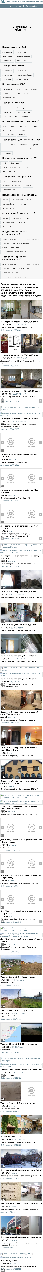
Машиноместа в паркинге (22, 200)
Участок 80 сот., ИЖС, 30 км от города (18, 1044)
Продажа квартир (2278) (14, 47)
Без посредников (23, 60)
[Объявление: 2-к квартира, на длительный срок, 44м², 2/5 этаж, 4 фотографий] (10, 523)
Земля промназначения (11, 167)
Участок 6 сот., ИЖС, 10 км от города (17, 977)
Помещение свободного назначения (15, 243)
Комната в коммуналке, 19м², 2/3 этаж (18, 656)
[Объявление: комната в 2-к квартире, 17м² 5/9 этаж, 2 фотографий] (21, 589)
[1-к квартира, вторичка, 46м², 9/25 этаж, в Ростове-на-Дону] (21, 410)
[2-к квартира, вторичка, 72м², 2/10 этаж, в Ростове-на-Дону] (10, 353)
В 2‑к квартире (7, 93)
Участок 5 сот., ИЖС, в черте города (17, 1011)
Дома (4, 126)
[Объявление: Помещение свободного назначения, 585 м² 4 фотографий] (21, 1168)
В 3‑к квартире (23, 93)
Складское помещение (10, 247)
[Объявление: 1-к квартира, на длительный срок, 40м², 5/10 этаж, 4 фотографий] (10, 488)
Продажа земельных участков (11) (19, 158)
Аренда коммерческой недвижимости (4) (14, 258)
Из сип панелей (8, 135)
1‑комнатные (7, 52)
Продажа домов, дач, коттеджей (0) (20, 121)
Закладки (17, 6)
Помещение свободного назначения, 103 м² (21, 1204)
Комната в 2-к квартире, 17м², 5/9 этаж (19, 592)
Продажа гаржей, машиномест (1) (19, 195)
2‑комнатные (21, 52)
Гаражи (5, 200)
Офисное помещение (10, 239)
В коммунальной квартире (27, 89)
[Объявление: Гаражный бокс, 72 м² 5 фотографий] (21, 1134)
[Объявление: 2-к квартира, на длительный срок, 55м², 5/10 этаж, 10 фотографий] (21, 547)
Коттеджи (23, 126)
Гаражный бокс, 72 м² (10, 1137)
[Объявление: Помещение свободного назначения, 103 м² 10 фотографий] (21, 1201)
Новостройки (7, 60)
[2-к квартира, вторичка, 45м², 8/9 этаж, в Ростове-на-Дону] (10, 319)
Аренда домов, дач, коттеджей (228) (21, 140)
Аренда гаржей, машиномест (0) (18, 213)
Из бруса (22, 135)
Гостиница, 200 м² (8, 1261)
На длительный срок (24, 75)
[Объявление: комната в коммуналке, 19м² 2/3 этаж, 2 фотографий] (21, 653)
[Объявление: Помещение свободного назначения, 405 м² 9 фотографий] (21, 1235)
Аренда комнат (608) (13, 103)
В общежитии (7, 89)
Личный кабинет (32, 6)
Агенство (27, 167)
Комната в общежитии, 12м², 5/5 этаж (18, 625)
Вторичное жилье (23, 56)
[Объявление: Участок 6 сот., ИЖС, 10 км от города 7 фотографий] (21, 975)
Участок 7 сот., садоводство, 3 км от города (21, 1070)
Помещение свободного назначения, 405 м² (21, 1237)
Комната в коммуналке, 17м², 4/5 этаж (18, 679)
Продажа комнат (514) (13, 84)
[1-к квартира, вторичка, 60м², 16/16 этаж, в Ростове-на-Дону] (10, 389)
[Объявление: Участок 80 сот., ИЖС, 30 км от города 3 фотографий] (21, 1042)
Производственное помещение (14, 252)
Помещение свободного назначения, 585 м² (21, 1170)
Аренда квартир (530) (13, 66)
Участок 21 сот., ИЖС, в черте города (17, 1103)
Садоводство (16, 163)
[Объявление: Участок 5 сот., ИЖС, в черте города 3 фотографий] (21, 1008)
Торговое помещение (31, 239)
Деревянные (24, 130)
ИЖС (4, 163)
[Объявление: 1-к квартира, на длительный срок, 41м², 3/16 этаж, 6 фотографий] (10, 452)
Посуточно (6, 79)
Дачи (13, 126)
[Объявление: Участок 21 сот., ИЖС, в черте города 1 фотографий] (21, 1101)
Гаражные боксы (8, 204)
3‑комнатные (7, 56)
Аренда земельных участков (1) (18, 177)
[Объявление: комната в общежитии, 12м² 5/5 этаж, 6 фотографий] (21, 622)
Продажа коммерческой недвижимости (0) (14, 233)
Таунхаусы (36, 126)
